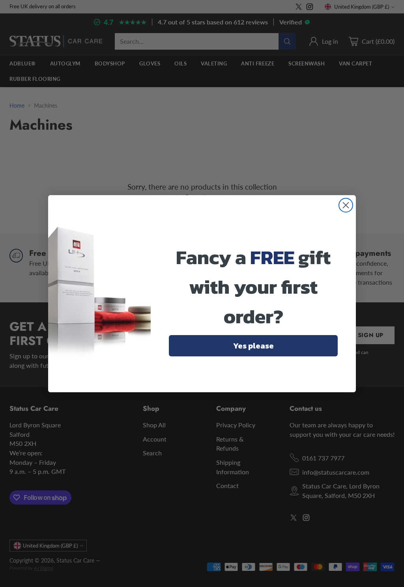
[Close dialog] (346, 205)
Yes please (253, 346)
